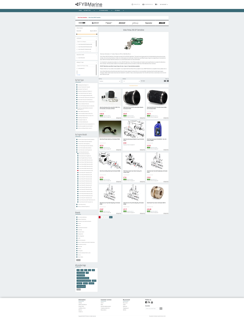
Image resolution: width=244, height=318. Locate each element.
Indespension (80, 233)
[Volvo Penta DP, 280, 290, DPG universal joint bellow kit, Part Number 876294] (133, 97)
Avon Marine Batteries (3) (83, 121)
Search (102, 303)
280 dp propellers (80, 272)
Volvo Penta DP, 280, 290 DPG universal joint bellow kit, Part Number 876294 (133, 107)
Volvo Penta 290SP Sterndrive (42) (86, 168)
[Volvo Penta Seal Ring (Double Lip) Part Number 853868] (110, 160)
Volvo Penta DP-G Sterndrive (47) (85, 183)
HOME (80, 10)
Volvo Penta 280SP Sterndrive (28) (86, 164)
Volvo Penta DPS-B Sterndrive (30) (85, 193)
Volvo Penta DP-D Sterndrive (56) (85, 178)
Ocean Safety (80, 257)
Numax (79, 254)
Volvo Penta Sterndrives (82, 17)
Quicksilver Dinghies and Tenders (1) (85, 91)
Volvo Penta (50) (81, 57)
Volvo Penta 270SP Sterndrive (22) (86, 162)
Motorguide (80, 250)
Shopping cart (126, 308)
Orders (124, 304)
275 (89, 270)
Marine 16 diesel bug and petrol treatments (86, 242)
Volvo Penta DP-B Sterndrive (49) (85, 174)
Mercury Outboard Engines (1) (84, 206)
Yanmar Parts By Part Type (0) (84, 87)
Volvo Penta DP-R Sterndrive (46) (85, 189)
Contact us (81, 311)
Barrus (79, 225)
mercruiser (79, 283)
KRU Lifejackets (81, 236)
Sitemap (80, 303)
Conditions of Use (82, 308)
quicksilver (91, 283)
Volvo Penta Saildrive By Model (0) (84, 147)
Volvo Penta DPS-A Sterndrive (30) (85, 191)
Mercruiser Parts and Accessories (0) (85, 99)
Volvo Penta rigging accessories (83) (85, 95)
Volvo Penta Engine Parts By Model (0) (85, 145)
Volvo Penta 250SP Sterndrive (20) (86, 160)
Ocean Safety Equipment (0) (83, 111)
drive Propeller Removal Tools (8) (85, 157)
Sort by (100, 78)
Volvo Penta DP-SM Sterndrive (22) (86, 195)
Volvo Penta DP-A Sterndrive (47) (85, 172)
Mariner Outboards (81, 240)
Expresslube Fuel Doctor (82, 227)
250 (82, 270)
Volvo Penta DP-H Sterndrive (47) (85, 185)
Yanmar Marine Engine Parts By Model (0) (86, 139)
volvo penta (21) (81, 68)
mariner (94, 280)
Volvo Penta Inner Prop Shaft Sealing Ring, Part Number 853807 (110, 203)
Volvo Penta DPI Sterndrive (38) (85, 187)
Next (111, 217)
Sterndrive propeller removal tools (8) (85, 126)
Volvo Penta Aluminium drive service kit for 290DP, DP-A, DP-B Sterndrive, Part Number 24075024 (110, 107)
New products (103, 310)
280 (93, 270)
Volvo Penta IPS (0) (82, 204)
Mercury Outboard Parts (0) (83, 103)
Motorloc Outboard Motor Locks (84, 252)
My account (163, 4)
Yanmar (79, 223)
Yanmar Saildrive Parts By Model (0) (85, 141)
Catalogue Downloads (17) (83, 84)
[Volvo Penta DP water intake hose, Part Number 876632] (110, 129)
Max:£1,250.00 (93, 31)
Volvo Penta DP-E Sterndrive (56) (85, 181)
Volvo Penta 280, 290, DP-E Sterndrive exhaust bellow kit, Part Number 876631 (156, 107)
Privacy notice (81, 306)
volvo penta (81, 286)
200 (78, 270)
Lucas (79, 238)
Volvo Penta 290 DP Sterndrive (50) (85, 46)
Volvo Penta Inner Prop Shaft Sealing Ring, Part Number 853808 (133, 203)
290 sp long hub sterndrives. (82, 278)
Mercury (79, 248)
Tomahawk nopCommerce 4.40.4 (160, 316)
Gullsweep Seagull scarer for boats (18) (85, 115)
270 (85, 270)
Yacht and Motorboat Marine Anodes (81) (86, 105)
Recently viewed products (106, 306)
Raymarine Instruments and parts (84, 221)
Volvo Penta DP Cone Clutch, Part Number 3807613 (156, 203)
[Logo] (90, 4)
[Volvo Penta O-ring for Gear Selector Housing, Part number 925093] (133, 160)
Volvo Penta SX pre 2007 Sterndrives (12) (87, 199)
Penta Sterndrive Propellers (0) (85, 155)
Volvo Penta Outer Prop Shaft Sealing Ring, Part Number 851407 (157, 171)
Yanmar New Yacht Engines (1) (84, 143)
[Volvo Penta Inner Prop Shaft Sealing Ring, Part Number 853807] (110, 192)
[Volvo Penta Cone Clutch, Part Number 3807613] (157, 192)
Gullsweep (80, 229)
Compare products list (105, 308)
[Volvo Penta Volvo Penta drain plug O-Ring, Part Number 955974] (133, 129)
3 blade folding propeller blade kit (83, 280)
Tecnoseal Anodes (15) (82, 119)
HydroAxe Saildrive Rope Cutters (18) (85, 113)
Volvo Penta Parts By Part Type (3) (85, 93)
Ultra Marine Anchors (82, 244)
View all (78, 260)
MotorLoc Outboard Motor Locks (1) (85, 128)
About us (80, 310)
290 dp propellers (80, 275)
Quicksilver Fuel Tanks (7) (83, 89)
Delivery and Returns (83, 304)
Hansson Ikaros (81, 231)
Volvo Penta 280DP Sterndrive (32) (86, 166)
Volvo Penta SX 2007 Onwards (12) (86, 201)
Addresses (125, 306)
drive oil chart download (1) (84, 153)
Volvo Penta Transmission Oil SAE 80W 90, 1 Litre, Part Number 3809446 (156, 139)
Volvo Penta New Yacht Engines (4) (85, 149)
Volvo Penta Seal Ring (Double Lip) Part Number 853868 (110, 171)
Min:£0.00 (79, 31)
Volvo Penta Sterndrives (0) (83, 152)
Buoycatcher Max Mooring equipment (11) (86, 124)
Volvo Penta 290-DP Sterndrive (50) (85, 44)
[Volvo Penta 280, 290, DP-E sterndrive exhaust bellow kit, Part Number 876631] (157, 97)
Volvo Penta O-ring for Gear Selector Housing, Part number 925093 (132, 171)
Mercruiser (80, 246)
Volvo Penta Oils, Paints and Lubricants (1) (86, 97)
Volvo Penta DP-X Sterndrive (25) (85, 197)
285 (87, 272)
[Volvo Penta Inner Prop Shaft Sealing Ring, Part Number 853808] (133, 192)
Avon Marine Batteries (82, 217)
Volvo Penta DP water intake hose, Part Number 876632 (110, 139)
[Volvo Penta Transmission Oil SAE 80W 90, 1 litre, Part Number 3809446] (157, 129)
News (102, 304)
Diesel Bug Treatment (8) (83, 117)
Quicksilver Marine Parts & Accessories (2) (86, 101)
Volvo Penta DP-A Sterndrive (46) (84, 49)
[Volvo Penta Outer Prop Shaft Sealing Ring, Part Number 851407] (157, 160)
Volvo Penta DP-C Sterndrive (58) (85, 176)
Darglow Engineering (82, 219)
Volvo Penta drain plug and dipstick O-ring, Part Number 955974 (133, 139)
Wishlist (124, 310)
